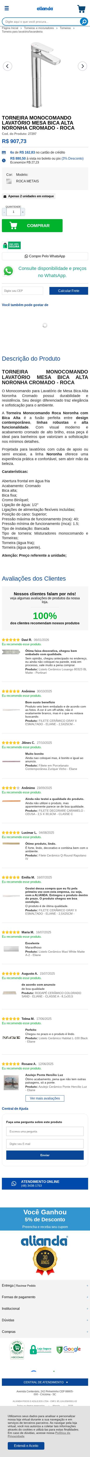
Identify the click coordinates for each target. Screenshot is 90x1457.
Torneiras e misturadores (39, 28)
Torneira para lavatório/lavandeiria (22, 31)
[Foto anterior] (7, 66)
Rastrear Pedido (26, 1285)
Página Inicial (10, 28)
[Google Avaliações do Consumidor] (44, 1366)
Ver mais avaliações (45, 1098)
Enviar (44, 1155)
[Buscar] (84, 21)
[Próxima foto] (82, 66)
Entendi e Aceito (26, 1446)
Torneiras (66, 28)
